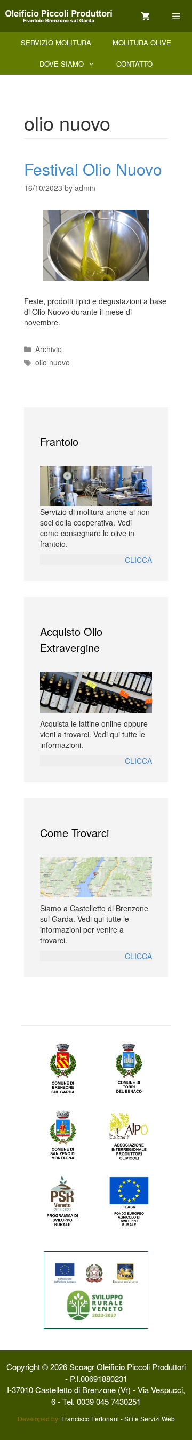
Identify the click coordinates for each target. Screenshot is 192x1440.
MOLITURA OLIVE (142, 42)
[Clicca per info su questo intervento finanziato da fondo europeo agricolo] (96, 1289)
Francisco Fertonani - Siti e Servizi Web (118, 1418)
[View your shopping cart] (145, 16)
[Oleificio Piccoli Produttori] (58, 16)
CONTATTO (134, 64)
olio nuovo (52, 362)
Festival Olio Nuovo (93, 168)
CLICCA (138, 559)
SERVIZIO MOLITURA (56, 42)
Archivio (48, 349)
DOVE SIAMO (61, 64)
